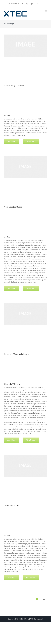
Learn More (11, 141)
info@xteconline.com (36, 4)
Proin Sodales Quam (13, 207)
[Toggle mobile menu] (46, 11)
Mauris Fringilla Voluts (14, 85)
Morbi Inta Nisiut (11, 505)
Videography (8, 384)
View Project (30, 141)
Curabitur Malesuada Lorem (16, 354)
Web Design (7, 115)
